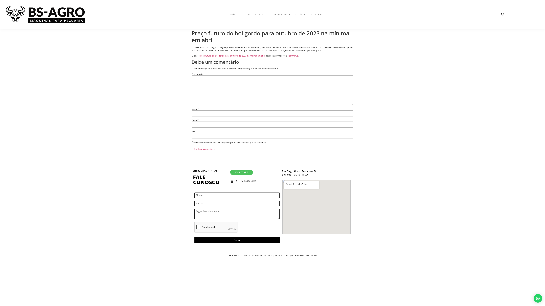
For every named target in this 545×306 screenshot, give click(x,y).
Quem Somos (251, 14)
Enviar (237, 240)
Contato (317, 14)
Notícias (301, 14)
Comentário (198, 74)
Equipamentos (278, 14)
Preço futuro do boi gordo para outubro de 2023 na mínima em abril (232, 55)
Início (234, 14)
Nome (195, 109)
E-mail (195, 120)
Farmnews (293, 55)
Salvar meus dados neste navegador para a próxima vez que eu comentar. (230, 143)
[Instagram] (502, 14)
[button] (253, 14)
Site (193, 131)
